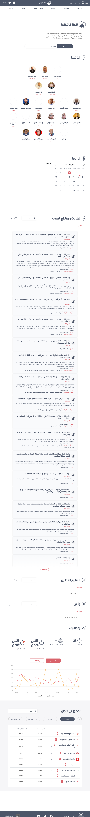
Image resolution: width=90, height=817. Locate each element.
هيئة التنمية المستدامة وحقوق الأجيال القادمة (36, 370)
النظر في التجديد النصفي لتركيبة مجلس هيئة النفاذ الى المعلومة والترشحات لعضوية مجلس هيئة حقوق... (43, 541)
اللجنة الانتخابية (64, 248)
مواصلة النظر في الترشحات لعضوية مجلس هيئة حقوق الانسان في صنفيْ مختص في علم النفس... (43, 523)
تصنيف (13, 218)
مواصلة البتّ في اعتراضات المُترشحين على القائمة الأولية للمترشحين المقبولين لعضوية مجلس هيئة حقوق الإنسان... (45, 490)
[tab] (69, 172)
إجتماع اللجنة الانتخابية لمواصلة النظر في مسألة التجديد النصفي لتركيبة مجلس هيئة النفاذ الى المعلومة (43, 417)
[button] (28, 46)
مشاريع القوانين (38, 8)
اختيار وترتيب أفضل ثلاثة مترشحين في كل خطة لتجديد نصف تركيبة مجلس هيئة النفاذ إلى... (42, 300)
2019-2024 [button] (52, 46)
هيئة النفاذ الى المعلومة (56, 271)
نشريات (53, 8)
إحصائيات (10, 8)
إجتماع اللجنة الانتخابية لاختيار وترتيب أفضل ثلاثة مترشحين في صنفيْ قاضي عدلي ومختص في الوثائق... (44, 278)
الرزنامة (76, 158)
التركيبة (80, 8)
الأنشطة (66, 8)
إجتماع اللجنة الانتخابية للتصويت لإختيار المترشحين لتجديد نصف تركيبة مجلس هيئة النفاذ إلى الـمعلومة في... (43, 235)
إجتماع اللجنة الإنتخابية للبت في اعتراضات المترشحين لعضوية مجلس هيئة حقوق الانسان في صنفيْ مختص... (44, 505)
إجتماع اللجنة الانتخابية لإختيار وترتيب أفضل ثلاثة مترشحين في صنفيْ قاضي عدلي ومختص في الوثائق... (44, 255)
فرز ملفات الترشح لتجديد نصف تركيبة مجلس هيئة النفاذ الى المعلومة (47, 473)
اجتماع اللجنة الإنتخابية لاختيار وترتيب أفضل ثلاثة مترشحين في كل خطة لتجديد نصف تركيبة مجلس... (43, 320)
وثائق (23, 8)
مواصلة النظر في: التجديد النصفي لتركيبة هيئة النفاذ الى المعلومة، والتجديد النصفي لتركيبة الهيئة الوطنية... (43, 455)
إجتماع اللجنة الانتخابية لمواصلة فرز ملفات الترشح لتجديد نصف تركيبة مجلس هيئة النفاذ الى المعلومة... (43, 342)
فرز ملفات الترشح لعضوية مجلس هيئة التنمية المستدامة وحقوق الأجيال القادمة (44, 398)
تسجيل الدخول (74, 3)
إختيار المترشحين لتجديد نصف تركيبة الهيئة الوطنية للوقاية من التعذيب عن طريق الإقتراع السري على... (43, 433)
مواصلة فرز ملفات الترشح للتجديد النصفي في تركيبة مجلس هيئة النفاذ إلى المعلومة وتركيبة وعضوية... (43, 356)
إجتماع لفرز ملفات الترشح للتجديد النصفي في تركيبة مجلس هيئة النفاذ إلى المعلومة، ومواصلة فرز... (42, 378)
